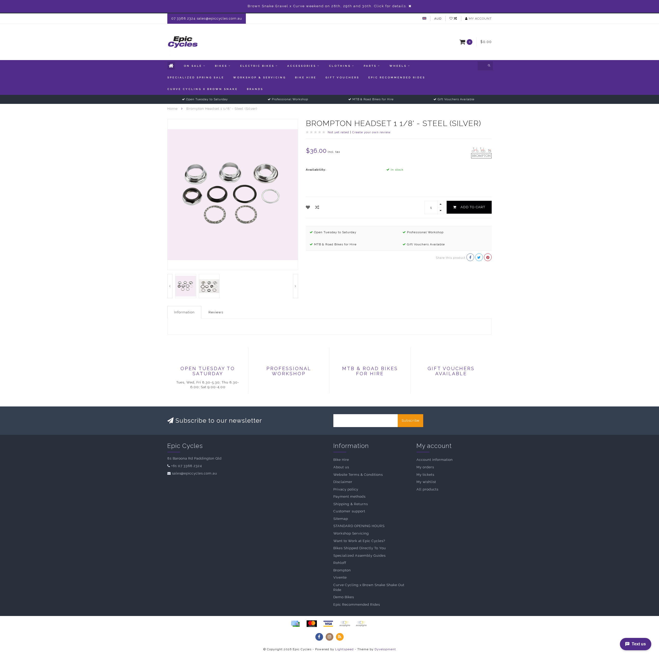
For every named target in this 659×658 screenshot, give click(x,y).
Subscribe (410, 420)
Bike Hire (305, 77)
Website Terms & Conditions (358, 475)
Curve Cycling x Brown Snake (202, 89)
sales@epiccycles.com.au (194, 473)
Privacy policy (345, 489)
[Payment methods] (295, 624)
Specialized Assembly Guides (359, 555)
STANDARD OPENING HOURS (359, 526)
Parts (370, 65)
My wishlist (426, 482)
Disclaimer (342, 482)
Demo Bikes (343, 597)
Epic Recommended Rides (396, 77)
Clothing (340, 65)
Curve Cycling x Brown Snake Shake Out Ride (368, 587)
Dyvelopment (385, 649)
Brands (255, 89)
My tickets (425, 475)
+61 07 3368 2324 (186, 466)
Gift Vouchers (342, 77)
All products (427, 489)
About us (341, 467)
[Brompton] (481, 153)
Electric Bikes (257, 65)
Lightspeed (344, 649)
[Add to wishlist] (308, 207)
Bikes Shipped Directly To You (359, 548)
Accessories (301, 65)
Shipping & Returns (350, 504)
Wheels (398, 65)
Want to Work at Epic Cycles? (359, 541)
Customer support (349, 511)
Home (172, 109)
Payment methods (349, 496)
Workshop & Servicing (259, 77)
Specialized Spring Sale (195, 77)
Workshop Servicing (351, 533)
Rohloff (339, 563)
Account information (435, 460)
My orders (425, 467)
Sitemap (340, 519)
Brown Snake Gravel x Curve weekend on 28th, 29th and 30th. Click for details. (327, 6)
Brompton (342, 570)
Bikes (221, 65)
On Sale (193, 65)
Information (184, 312)
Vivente (340, 577)
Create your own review (371, 132)
